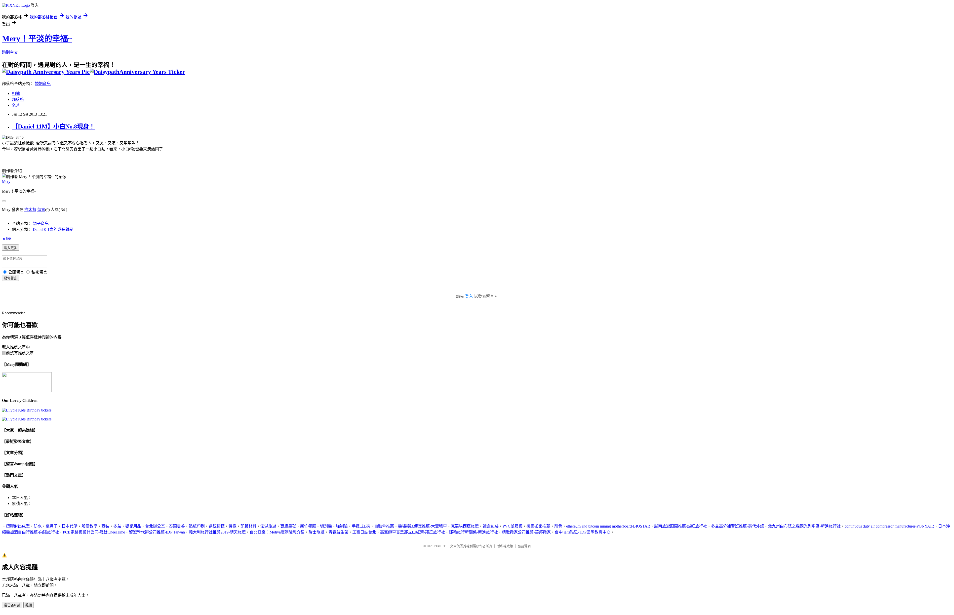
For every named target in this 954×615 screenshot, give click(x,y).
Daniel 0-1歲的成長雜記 (53, 229)
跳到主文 (10, 52)
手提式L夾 (361, 526)
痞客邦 (30, 209)
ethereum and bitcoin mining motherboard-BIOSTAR (608, 526)
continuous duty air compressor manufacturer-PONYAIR (889, 526)
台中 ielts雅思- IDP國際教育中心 (582, 532)
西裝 (105, 526)
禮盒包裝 (491, 526)
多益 (117, 526)
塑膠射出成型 (18, 526)
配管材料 (248, 526)
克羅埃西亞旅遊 (465, 526)
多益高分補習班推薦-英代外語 (737, 526)
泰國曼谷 (177, 526)
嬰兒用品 (133, 526)
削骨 (558, 526)
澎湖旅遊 (268, 526)
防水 (38, 526)
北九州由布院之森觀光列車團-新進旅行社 (804, 526)
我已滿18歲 (12, 605)
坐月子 (52, 526)
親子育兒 (41, 223)
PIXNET (439, 546)
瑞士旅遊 (316, 532)
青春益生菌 (338, 532)
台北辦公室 (155, 526)
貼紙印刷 (197, 526)
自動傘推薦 (384, 526)
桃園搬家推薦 (538, 526)
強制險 (342, 526)
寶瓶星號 (288, 526)
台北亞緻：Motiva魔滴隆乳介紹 (277, 532)
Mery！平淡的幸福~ (37, 38)
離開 (28, 605)
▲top (6, 238)
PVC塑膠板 (512, 526)
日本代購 (70, 526)
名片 (16, 105)
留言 (41, 209)
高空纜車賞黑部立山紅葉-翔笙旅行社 (412, 532)
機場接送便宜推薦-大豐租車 (422, 526)
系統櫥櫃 (217, 526)
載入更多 (10, 248)
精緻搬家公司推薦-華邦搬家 (526, 532)
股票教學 (89, 526)
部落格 (18, 99)
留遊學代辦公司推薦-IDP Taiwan (157, 532)
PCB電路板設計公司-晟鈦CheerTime (94, 532)
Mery (6, 181)
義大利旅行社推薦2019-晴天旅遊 (217, 532)
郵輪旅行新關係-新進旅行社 (473, 532)
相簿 (16, 93)
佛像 (233, 526)
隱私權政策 (505, 546)
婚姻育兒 (43, 84)
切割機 (326, 526)
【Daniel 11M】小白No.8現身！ (53, 126)
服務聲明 (524, 546)
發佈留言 (10, 278)
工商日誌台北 (364, 532)
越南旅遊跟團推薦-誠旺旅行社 (680, 526)
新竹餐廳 (308, 526)
